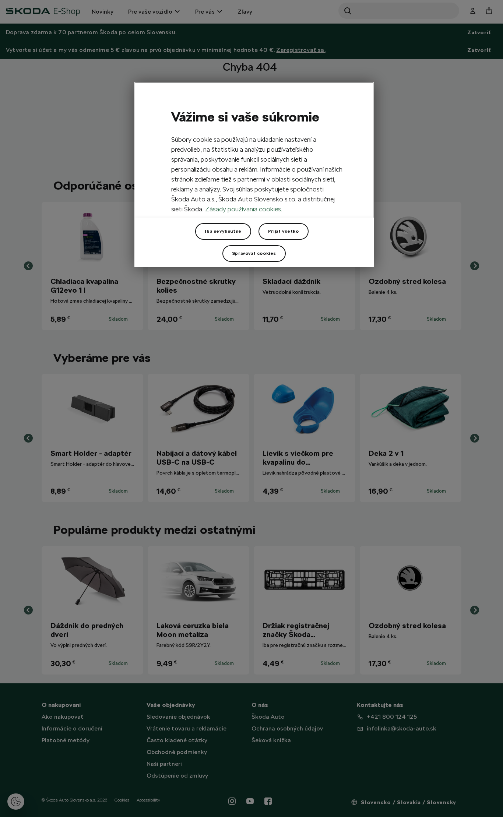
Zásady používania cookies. (243, 209)
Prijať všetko (283, 231)
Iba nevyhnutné (223, 231)
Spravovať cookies (254, 253)
